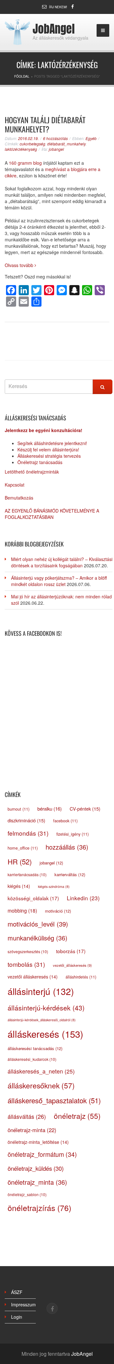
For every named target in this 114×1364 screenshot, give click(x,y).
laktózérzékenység (21, 149)
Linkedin (83, 898)
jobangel (56, 149)
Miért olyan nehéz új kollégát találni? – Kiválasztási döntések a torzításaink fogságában (61, 562)
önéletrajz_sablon (27, 1194)
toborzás (71, 950)
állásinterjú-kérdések (46, 1007)
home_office (23, 848)
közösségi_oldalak (33, 898)
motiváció (58, 911)
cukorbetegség (32, 143)
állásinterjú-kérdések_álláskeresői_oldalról (42, 1019)
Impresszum (23, 1304)
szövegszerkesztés (28, 951)
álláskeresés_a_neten (41, 1071)
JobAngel (54, 28)
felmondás (28, 833)
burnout (18, 809)
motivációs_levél (38, 923)
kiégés (19, 886)
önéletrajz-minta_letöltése (38, 1142)
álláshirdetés (81, 977)
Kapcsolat (14, 484)
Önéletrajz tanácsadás (39, 462)
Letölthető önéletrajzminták (32, 471)
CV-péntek (85, 808)
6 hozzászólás (55, 138)
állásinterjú (41, 991)
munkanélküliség (37, 937)
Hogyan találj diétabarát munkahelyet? (45, 124)
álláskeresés (45, 1033)
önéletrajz (77, 1116)
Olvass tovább (20, 265)
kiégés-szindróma (54, 886)
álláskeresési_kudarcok (32, 1059)
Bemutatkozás (19, 497)
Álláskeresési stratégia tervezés (49, 456)
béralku (49, 808)
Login (16, 1317)
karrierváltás (69, 874)
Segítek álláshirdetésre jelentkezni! (52, 443)
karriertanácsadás (27, 874)
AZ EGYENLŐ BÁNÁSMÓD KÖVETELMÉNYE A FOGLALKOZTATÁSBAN (52, 513)
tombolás (26, 964)
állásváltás (27, 1116)
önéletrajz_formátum (42, 1154)
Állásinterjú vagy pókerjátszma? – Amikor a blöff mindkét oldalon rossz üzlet (59, 581)
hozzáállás (67, 846)
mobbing (22, 910)
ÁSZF (16, 1292)
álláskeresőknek (41, 1085)
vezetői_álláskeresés (72, 965)
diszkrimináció (26, 820)
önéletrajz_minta (37, 1182)
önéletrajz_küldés (36, 1168)
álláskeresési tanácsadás (35, 1048)
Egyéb (91, 138)
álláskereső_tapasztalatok (54, 1100)
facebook (65, 821)
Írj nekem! (58, 7)
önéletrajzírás (39, 1207)
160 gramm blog (25, 163)
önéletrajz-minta (32, 1130)
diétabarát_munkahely (66, 143)
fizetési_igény (72, 834)
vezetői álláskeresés (33, 976)
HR (20, 861)
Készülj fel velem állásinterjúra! (48, 449)
